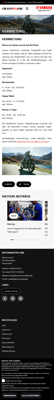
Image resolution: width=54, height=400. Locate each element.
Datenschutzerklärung (11, 370)
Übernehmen (10, 395)
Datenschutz (7, 334)
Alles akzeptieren (30, 395)
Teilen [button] (26, 184)
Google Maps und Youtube (14, 381)
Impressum (6, 329)
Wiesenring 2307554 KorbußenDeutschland (8, 260)
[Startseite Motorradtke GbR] (44, 8)
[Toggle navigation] (27, 8)
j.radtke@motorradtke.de (18, 279)
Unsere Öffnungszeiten (35, 2)
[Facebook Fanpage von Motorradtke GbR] (5, 298)
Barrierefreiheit (8, 342)
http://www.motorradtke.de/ (21, 275)
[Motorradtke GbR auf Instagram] (12, 298)
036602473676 (15, 268)
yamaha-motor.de (11, 291)
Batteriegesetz (8, 347)
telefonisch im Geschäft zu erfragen (33, 141)
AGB (3, 325)
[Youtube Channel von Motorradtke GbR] (20, 298)
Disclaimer (6, 338)
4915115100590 (17, 272)
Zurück (8, 184)
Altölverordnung (8, 351)
